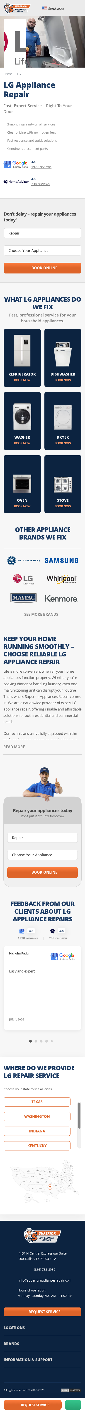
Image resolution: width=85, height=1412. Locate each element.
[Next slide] (78, 1041)
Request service (45, 1311)
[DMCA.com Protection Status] (71, 1390)
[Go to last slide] (7, 1041)
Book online (44, 267)
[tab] (30, 1041)
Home (7, 74)
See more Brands (41, 614)
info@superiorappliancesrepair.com (45, 1280)
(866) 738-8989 (44, 1269)
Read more (14, 746)
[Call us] (73, 1405)
